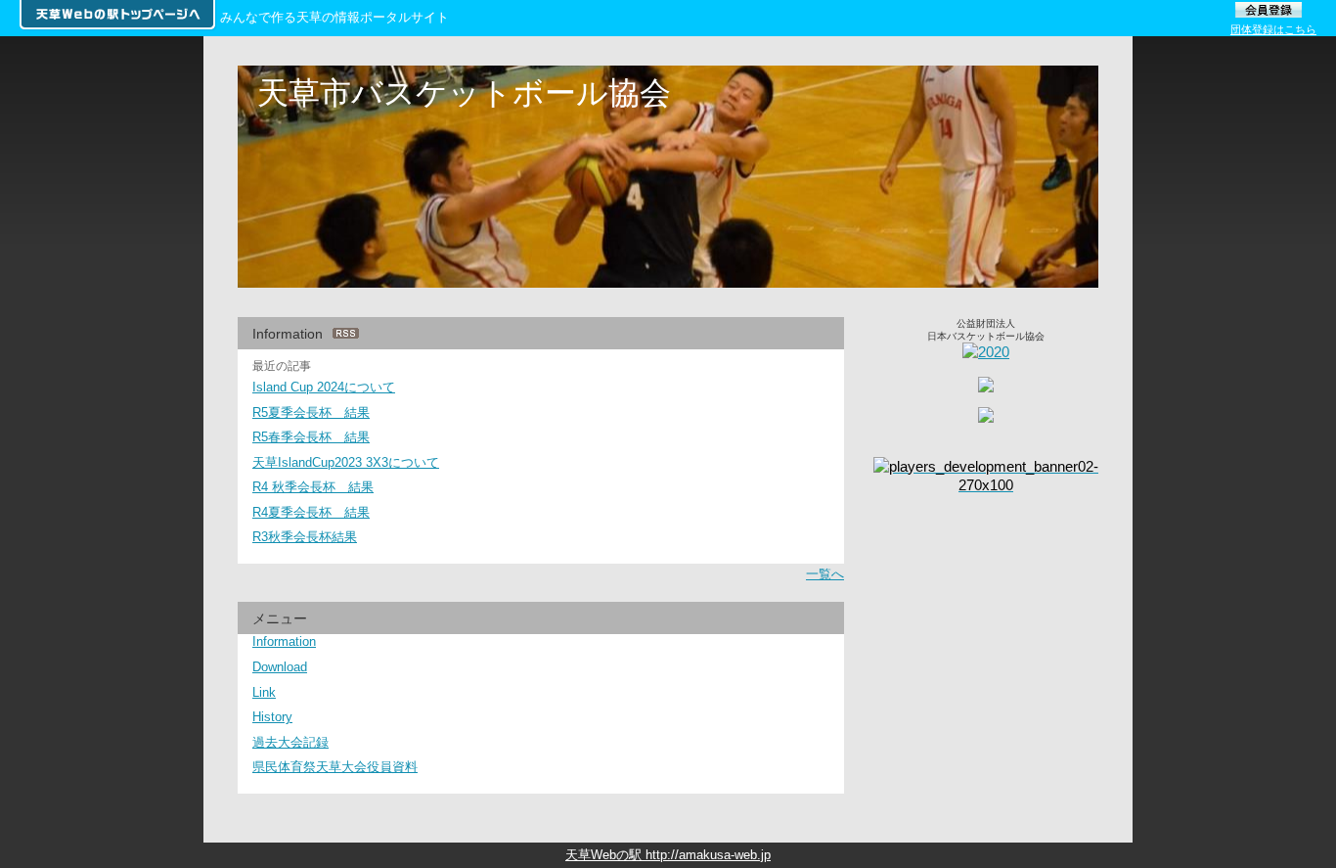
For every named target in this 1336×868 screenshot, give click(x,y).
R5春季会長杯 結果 (311, 437)
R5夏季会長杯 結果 (311, 412)
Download (279, 667)
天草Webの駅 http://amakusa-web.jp (668, 854)
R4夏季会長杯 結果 (311, 512)
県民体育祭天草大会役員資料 (335, 766)
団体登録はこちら (1273, 29)
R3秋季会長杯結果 (304, 536)
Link (264, 692)
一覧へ (825, 574)
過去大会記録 (290, 742)
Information (284, 641)
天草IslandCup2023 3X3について (345, 462)
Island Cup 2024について (323, 387)
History (272, 716)
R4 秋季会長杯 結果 (313, 487)
